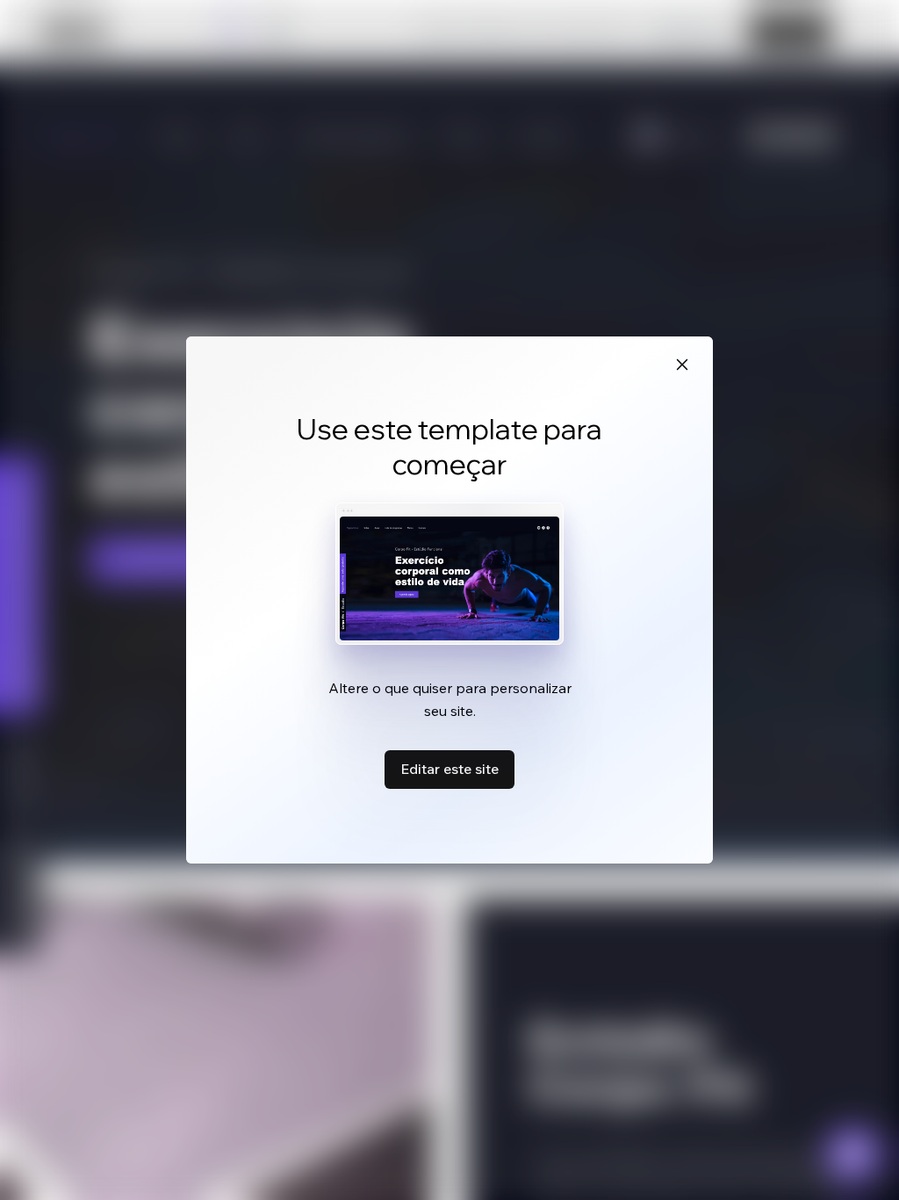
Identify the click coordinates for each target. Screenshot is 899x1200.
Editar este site (449, 768)
